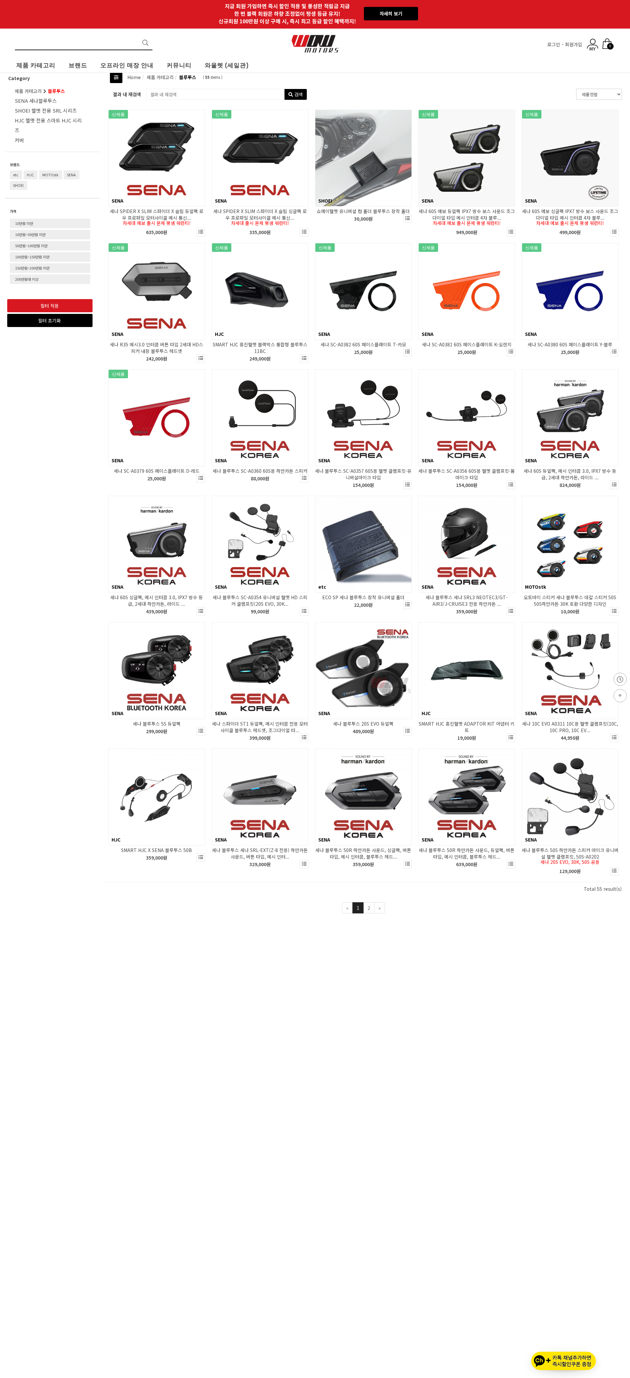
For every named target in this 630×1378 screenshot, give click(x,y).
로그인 (554, 44)
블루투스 (187, 77)
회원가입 (574, 44)
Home (134, 77)
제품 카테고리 (35, 65)
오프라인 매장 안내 (127, 65)
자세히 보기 (391, 13)
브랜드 (78, 65)
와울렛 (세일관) (227, 65)
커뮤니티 (179, 65)
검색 (298, 94)
